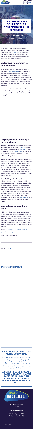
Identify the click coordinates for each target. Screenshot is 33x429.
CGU (22, 414)
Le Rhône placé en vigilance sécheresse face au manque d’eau (14, 334)
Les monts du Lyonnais (16, 410)
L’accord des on (23, 197)
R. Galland (8, 248)
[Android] (10, 425)
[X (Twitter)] (4, 425)
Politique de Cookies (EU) (16, 416)
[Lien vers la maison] (5, 2)
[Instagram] (8, 425)
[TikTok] (6, 425)
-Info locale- (7, 293)
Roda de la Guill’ (17, 152)
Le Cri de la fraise (14, 71)
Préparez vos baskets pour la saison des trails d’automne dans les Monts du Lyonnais (14, 298)
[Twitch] (5, 425)
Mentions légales (14, 414)
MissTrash (22, 149)
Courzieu (16, 17)
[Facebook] (9, 425)
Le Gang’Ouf (21, 147)
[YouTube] (3, 425)
